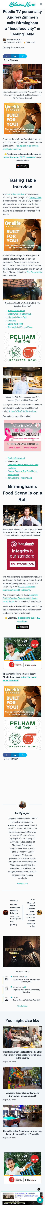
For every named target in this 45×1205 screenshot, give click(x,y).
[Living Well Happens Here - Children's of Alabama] (22, 653)
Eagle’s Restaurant (16, 311)
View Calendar (22, 1006)
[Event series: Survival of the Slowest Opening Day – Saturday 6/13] (26, 976)
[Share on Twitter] (23, 56)
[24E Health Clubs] (22, 1198)
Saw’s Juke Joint (15, 324)
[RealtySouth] (22, 554)
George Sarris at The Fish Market (22, 471)
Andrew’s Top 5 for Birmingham (22, 411)
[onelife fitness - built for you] (22, 118)
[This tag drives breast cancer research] (22, 435)
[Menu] (41, 4)
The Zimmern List (34, 272)
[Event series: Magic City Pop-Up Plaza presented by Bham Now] (25, 987)
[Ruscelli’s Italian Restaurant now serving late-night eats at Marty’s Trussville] (22, 1116)
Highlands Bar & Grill (17, 317)
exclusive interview (16, 194)
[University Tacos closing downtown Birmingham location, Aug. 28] (22, 1078)
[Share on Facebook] (7, 56)
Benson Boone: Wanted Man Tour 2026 (26, 1000)
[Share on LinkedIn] (15, 56)
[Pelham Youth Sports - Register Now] (22, 348)
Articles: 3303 (22, 883)
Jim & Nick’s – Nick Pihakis (20, 478)
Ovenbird (12, 320)
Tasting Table (35, 197)
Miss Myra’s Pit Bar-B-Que (19, 314)
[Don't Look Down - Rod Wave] (21, 951)
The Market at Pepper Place (20, 327)
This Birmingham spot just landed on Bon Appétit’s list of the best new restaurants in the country (22, 1055)
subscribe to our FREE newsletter (20, 157)
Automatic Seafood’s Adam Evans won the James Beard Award (20, 598)
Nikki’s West (13, 475)
